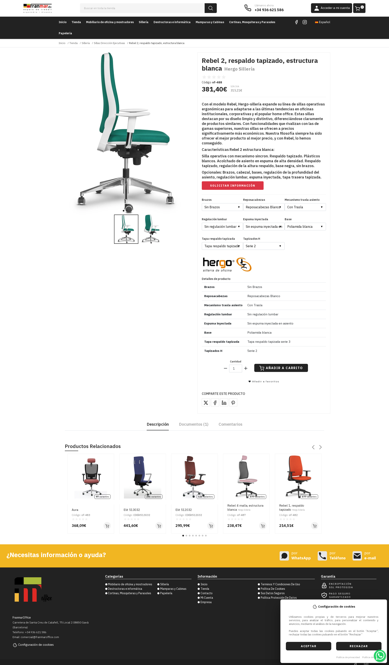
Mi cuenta (207, 597)
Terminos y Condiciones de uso (280, 584)
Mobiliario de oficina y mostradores (110, 22)
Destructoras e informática (172, 22)
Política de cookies (372, 657)
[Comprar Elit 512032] (211, 525)
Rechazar (359, 646)
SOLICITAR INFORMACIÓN (232, 185)
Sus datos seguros (273, 593)
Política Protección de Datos (279, 597)
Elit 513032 (132, 510)
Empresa (206, 602)
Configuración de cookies (36, 645)
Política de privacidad (348, 657)
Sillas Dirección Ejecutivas (109, 43)
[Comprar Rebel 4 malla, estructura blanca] (262, 525)
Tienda (76, 22)
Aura (75, 510)
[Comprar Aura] (107, 525)
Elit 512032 (183, 510)
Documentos (193, 424)
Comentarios (230, 424)
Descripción (158, 424)
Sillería (144, 22)
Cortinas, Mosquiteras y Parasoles (252, 22)
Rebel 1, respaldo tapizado (292, 507)
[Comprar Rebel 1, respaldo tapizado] (314, 525)
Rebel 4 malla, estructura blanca (245, 507)
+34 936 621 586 (269, 10)
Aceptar (308, 646)
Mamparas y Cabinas (210, 22)
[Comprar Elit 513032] (159, 525)
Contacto (207, 593)
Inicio (62, 22)
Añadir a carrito (284, 368)
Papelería (65, 33)
